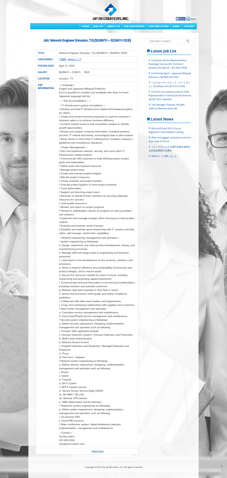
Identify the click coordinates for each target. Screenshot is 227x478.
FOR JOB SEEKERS (134, 26)
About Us (113, 26)
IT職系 (62, 59)
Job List (98, 26)
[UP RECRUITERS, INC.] (110, 12)
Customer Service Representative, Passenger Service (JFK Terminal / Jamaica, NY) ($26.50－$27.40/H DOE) (168, 64)
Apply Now (98, 451)
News (176, 26)
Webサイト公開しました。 (165, 156)
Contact (189, 26)
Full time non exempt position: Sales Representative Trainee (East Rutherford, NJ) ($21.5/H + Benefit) (170, 95)
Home (85, 26)
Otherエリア (75, 59)
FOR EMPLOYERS (158, 26)
